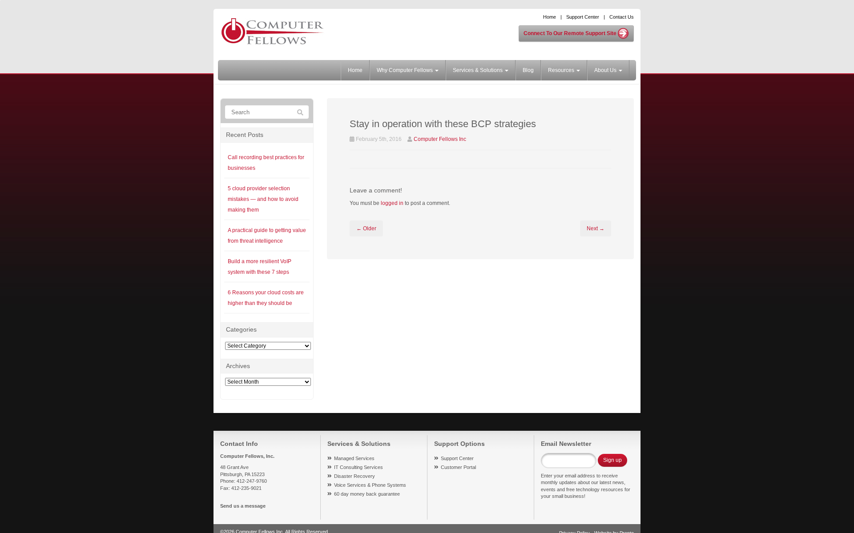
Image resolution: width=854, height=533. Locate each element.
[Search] (300, 112)
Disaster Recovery (354, 476)
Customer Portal (458, 467)
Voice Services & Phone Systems (370, 485)
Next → (595, 228)
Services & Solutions (478, 70)
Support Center (582, 17)
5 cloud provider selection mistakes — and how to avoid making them (263, 199)
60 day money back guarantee (367, 494)
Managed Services (354, 458)
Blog (528, 70)
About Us (606, 70)
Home (549, 17)
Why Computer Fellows (405, 70)
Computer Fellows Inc (440, 139)
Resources (562, 70)
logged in (392, 203)
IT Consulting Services (358, 467)
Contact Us (621, 17)
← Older (366, 228)
